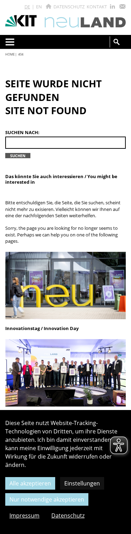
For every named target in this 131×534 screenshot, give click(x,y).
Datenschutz (69, 6)
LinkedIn (112, 6)
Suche (117, 41)
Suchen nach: (22, 133)
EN (39, 6)
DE (27, 6)
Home (10, 54)
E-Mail (122, 6)
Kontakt (97, 6)
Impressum (24, 515)
